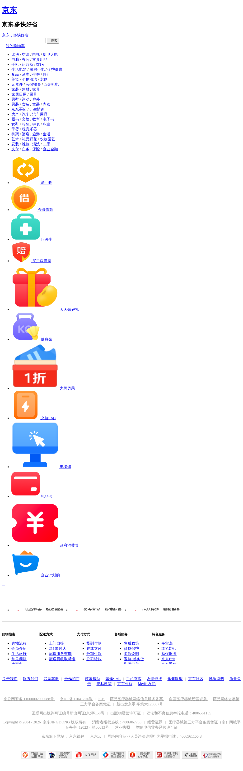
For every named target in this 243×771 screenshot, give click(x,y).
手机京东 (133, 679)
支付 (15, 149)
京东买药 (19, 109)
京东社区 (195, 679)
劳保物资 (33, 84)
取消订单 (131, 664)
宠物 (43, 79)
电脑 (15, 60)
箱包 (25, 124)
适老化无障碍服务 (190, 755)
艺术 (15, 139)
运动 (25, 99)
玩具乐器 (29, 129)
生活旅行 (19, 654)
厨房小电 (37, 69)
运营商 (27, 64)
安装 (15, 144)
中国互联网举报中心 (114, 755)
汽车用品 (39, 114)
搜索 (53, 40)
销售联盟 (175, 679)
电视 (36, 55)
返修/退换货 (134, 659)
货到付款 (94, 643)
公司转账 (94, 659)
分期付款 (94, 654)
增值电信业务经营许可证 (157, 727)
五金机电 (51, 84)
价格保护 (131, 648)
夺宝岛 (167, 643)
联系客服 (51, 679)
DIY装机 (168, 648)
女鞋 (15, 124)
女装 (25, 104)
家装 (15, 89)
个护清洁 (29, 79)
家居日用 (19, 94)
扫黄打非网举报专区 (167, 755)
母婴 (15, 129)
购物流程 (19, 643)
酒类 (25, 74)
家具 (36, 89)
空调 (25, 55)
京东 (9, 10)
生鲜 (36, 74)
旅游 (36, 134)
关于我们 (10, 679)
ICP (101, 699)
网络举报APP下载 (140, 755)
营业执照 (123, 727)
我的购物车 (15, 46)
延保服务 (169, 654)
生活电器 (19, 69)
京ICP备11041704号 (76, 699)
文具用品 (39, 60)
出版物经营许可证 (126, 713)
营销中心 (113, 679)
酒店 (25, 134)
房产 (15, 114)
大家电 (17, 664)
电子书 (48, 119)
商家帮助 (92, 679)
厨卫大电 (50, 55)
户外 (36, 99)
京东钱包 (77, 736)
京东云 (96, 736)
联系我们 (30, 679)
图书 (15, 119)
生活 (46, 134)
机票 (15, 134)
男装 (15, 104)
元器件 (17, 84)
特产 (46, 74)
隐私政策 (104, 684)
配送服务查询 (60, 654)
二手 (46, 144)
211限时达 (57, 648)
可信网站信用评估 (33, 755)
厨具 (33, 94)
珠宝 (46, 124)
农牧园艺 (47, 139)
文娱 (25, 119)
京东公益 (124, 684)
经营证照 (155, 722)
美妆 (15, 79)
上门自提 (56, 643)
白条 (25, 149)
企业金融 (50, 149)
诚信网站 (87, 755)
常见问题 (19, 659)
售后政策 (131, 643)
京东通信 (169, 664)
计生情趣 (37, 109)
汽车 (25, 114)
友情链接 (154, 679)
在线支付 (94, 648)
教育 (36, 119)
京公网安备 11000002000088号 (29, 699)
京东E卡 (168, 659)
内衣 (46, 104)
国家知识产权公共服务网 (211, 755)
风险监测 (216, 679)
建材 (25, 89)
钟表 (36, 124)
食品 (15, 74)
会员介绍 (19, 648)
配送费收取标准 (62, 659)
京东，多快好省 (15, 35)
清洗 (36, 144)
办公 (25, 60)
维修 (25, 144)
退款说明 (131, 654)
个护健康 (55, 69)
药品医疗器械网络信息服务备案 (137, 699)
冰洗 (15, 55)
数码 (40, 64)
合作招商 (71, 679)
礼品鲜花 (29, 139)
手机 (15, 64)
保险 (36, 149)
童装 (36, 104)
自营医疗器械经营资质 (188, 699)
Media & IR (147, 684)
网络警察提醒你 (60, 755)
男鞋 (15, 99)
